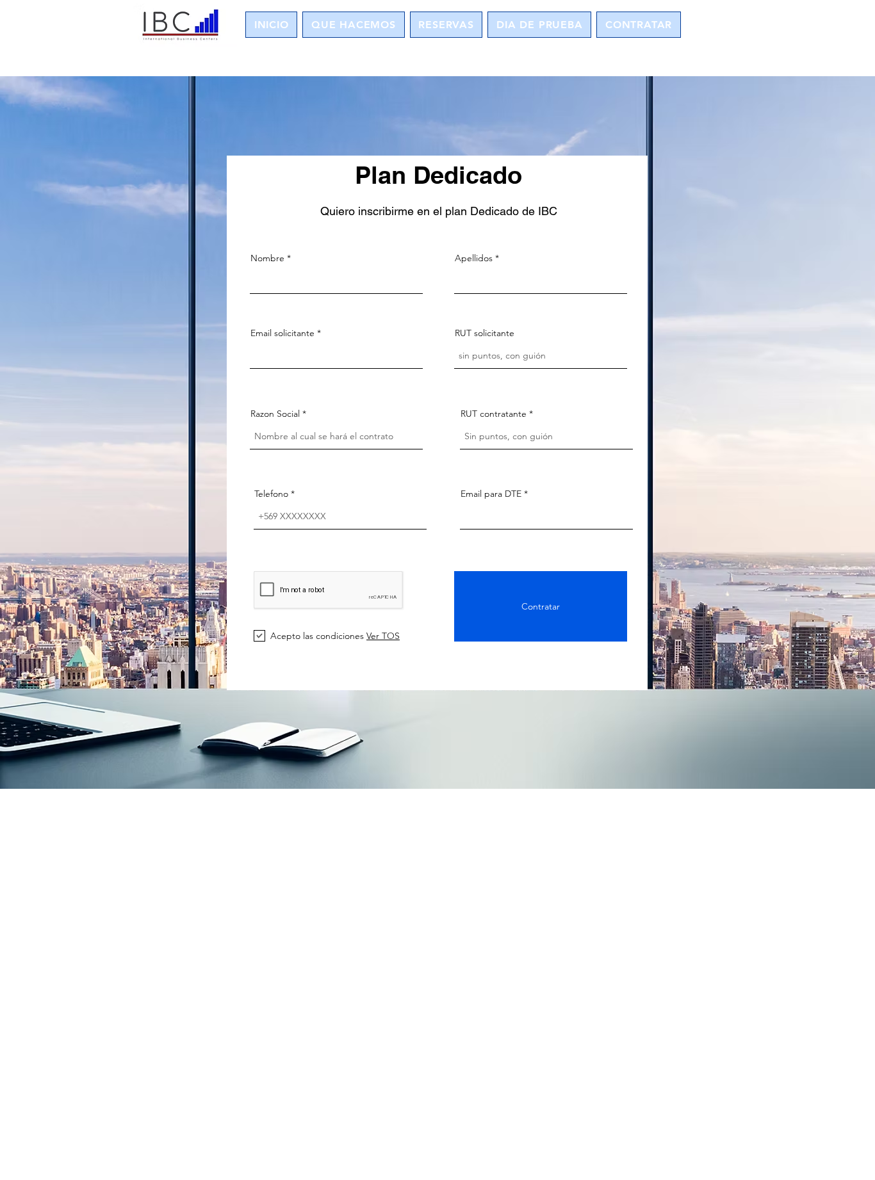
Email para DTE (491, 493)
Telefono (271, 493)
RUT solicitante (484, 332)
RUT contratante (494, 413)
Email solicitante (282, 332)
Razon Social (275, 413)
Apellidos (474, 258)
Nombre (267, 258)
